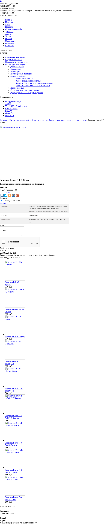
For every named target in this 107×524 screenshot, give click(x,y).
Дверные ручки (17, 67)
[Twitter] (5, 195)
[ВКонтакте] (2, 195)
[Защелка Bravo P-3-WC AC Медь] (15, 468)
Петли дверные (17, 88)
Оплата (8, 38)
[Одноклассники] (9, 195)
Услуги (8, 36)
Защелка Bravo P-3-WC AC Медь (13, 471)
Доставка (9, 31)
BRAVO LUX (11, 108)
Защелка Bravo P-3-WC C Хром (13, 498)
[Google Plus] (17, 195)
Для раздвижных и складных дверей (26, 92)
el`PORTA (9, 115)
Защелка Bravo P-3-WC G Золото (13, 444)
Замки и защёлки (18, 76)
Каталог (3, 120)
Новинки (9, 22)
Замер (7, 24)
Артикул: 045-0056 (11, 200)
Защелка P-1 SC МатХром (12, 362)
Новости (9, 27)
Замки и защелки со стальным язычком (33, 85)
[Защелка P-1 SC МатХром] (15, 359)
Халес (8, 104)
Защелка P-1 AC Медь (15, 336)
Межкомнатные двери (15, 57)
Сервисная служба (13, 29)
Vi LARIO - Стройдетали (16, 106)
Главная (8, 20)
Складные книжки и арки (16, 62)
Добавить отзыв (7, 248)
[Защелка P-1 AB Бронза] (15, 280)
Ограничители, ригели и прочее (24, 90)
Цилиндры (15, 71)
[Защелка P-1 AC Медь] (15, 334)
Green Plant (10, 113)
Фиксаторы (15, 69)
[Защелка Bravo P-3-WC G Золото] (15, 440)
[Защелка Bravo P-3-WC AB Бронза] (15, 413)
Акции (8, 34)
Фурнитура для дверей (15, 64)
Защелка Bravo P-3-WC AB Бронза (13, 417)
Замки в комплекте (24, 78)
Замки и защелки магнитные (28, 81)
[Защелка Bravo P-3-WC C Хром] (15, 495)
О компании (10, 41)
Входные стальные (13, 60)
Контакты (9, 46)
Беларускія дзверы (13, 101)
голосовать (5, 192)
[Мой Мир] (13, 195)
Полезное (9, 43)
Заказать (3, 203)
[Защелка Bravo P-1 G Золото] (15, 307)
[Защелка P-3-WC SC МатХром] (15, 386)
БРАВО (8, 111)
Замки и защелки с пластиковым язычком (34, 83)
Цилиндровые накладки (21, 74)
